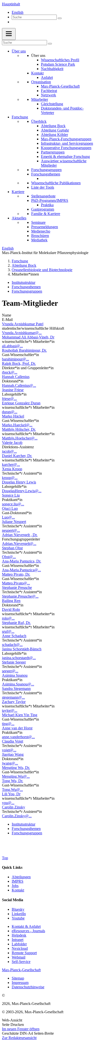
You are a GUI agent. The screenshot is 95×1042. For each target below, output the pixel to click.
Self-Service (21, 962)
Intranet (17, 940)
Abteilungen (21, 877)
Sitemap (18, 978)
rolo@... (8, 618)
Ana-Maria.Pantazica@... (21, 570)
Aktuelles (19, 218)
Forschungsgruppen (46, 170)
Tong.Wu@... (12, 789)
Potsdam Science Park (58, 64)
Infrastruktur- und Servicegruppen (67, 143)
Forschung (20, 117)
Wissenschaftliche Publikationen (56, 183)
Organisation (41, 82)
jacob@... (9, 451)
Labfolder (19, 944)
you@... (8, 803)
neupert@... (11, 530)
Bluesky (18, 909)
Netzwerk (48, 95)
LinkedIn (19, 914)
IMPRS (17, 881)
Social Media (12, 900)
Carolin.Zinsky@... (17, 816)
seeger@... (10, 671)
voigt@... (9, 750)
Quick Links (12, 867)
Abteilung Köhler (54, 135)
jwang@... (10, 763)
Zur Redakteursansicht (19, 1038)
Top (5, 858)
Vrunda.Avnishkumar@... (22, 333)
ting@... (8, 724)
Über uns (19, 51)
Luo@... (8, 517)
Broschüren (40, 236)
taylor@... (9, 710)
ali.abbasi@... (12, 346)
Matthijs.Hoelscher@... (20, 438)
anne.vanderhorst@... (18, 737)
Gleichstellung (52, 104)
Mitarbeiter (39, 99)
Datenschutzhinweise (28, 987)
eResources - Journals (28, 931)
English (17, 12)
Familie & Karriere (45, 214)
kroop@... (10, 478)
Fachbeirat (49, 91)
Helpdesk (19, 935)
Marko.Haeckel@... (17, 425)
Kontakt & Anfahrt (26, 926)
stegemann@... (13, 697)
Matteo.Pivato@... (16, 583)
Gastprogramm (42, 209)
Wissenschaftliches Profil (60, 60)
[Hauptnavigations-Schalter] (9, 34)
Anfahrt (47, 77)
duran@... (9, 412)
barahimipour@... (15, 359)
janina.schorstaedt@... (19, 658)
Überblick (39, 121)
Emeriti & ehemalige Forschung (65, 156)
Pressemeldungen (44, 227)
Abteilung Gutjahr (55, 130)
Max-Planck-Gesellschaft (60, 86)
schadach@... (12, 645)
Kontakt (37, 73)
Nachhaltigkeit (52, 69)
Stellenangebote (43, 196)
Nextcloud (20, 948)
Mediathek (39, 240)
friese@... (9, 399)
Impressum (20, 983)
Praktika (47, 205)
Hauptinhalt (11, 4)
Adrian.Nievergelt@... (19, 543)
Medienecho (40, 231)
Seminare (38, 222)
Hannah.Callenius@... (19, 385)
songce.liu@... (13, 504)
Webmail (18, 957)
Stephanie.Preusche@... (20, 596)
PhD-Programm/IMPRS (49, 200)
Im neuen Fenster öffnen (20, 1029)
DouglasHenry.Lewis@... (21, 491)
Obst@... (9, 557)
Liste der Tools (42, 187)
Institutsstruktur (23, 282)
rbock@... (9, 372)
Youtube (18, 918)
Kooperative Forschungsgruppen (66, 148)
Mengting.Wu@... (16, 776)
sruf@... (8, 631)
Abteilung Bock (53, 126)
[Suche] (60, 18)
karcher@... (11, 464)
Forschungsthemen (45, 174)
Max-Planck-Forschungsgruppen (66, 139)
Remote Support (24, 953)
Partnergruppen (53, 152)
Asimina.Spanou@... (18, 684)
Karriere (18, 192)
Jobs (15, 886)
